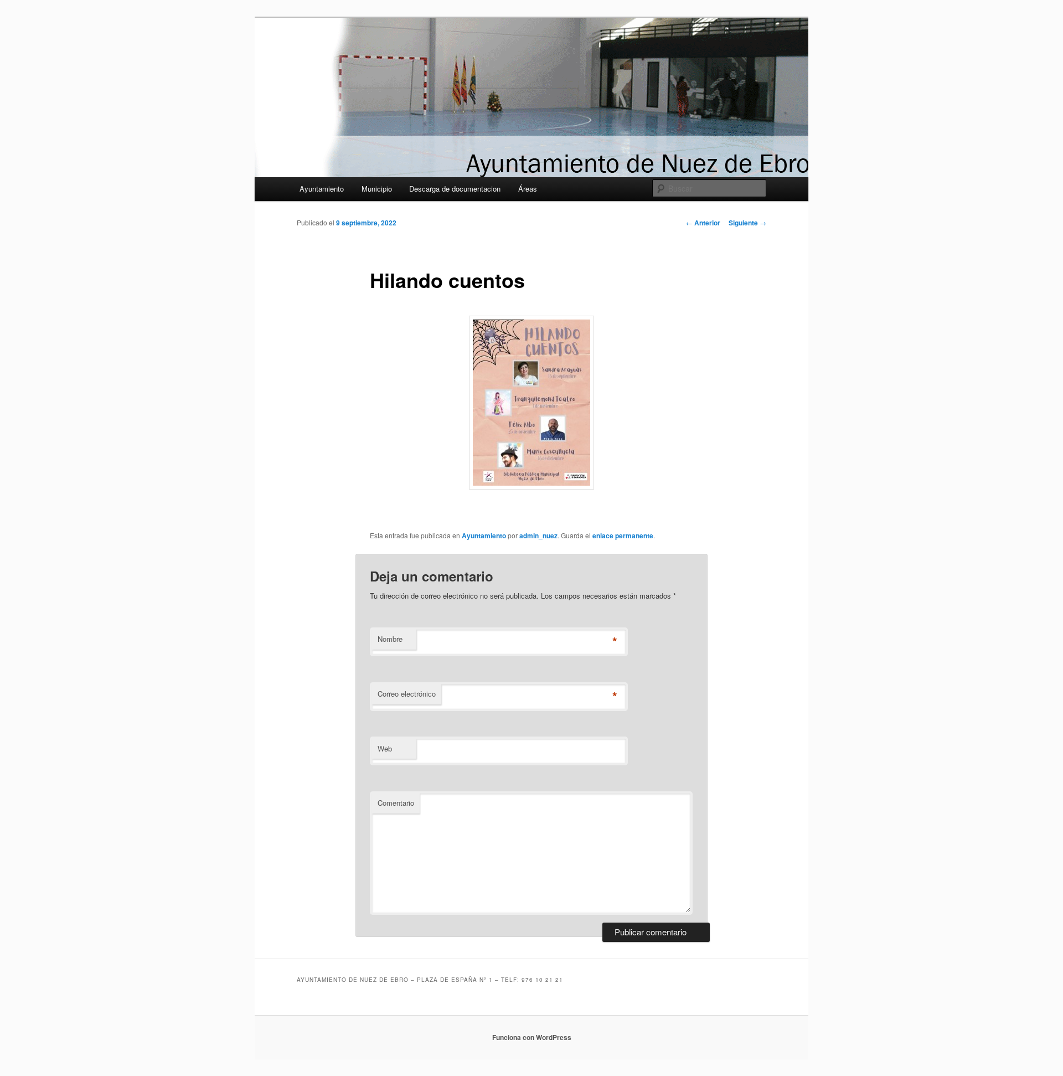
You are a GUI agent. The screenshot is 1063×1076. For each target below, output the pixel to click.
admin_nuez (538, 535)
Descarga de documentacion (454, 188)
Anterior (703, 223)
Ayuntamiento (322, 188)
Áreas (527, 188)
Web (385, 748)
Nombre (390, 639)
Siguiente (747, 223)
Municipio (377, 188)
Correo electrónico (407, 693)
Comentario (396, 802)
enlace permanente (622, 535)
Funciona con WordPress (531, 1037)
